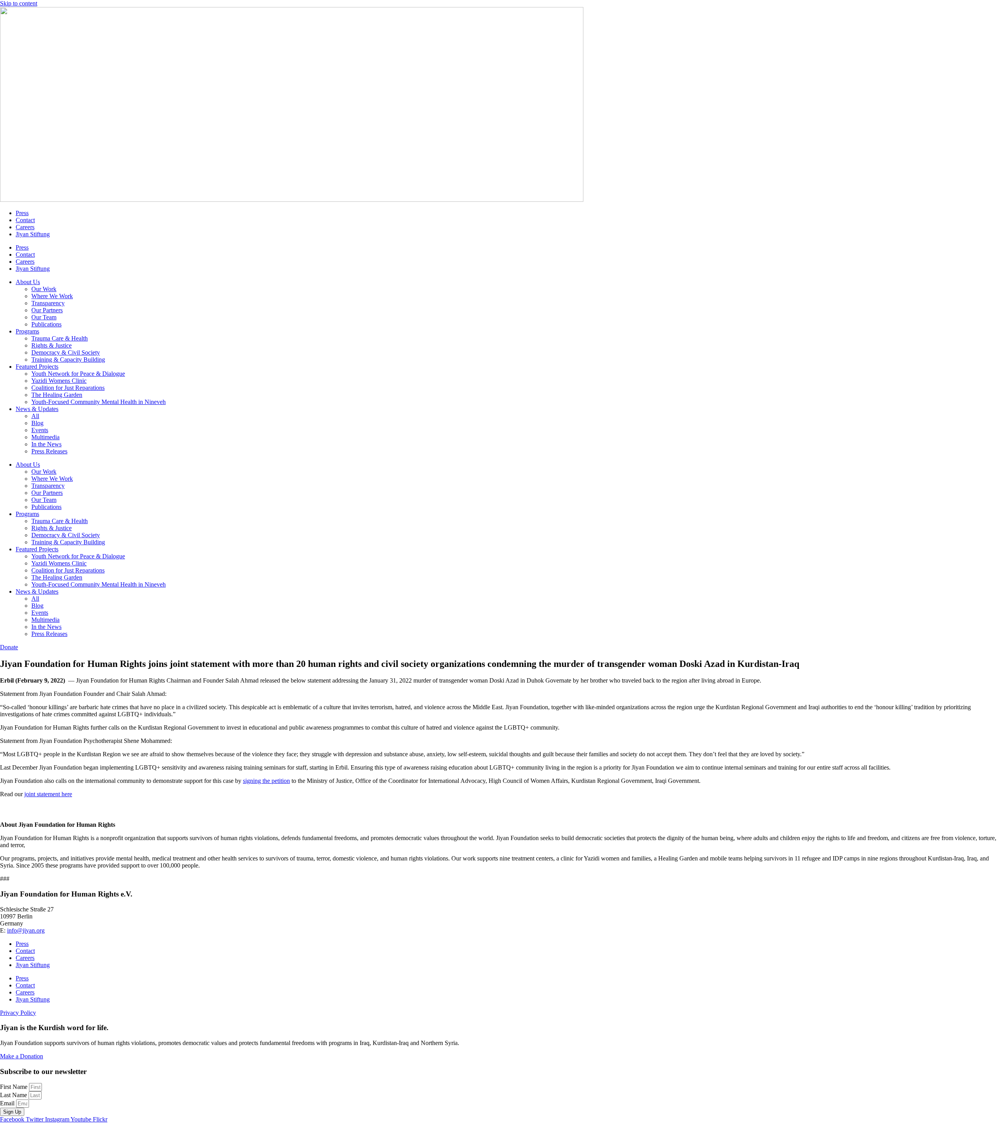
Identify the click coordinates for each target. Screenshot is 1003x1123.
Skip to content (18, 3)
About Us (28, 282)
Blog (37, 423)
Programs (27, 331)
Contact (25, 220)
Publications (46, 324)
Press (22, 213)
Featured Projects (37, 366)
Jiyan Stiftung (33, 234)
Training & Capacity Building (68, 359)
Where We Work (52, 296)
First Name (14, 1086)
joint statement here (48, 794)
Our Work (43, 289)
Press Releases (49, 451)
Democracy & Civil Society (65, 352)
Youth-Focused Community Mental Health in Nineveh (98, 401)
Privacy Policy (18, 1012)
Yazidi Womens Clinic (59, 380)
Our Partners (47, 310)
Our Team (43, 317)
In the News (46, 444)
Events (39, 430)
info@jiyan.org (26, 930)
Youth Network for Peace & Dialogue (78, 373)
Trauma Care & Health (59, 338)
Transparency (48, 303)
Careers (25, 227)
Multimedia (45, 437)
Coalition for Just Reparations (68, 387)
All (35, 416)
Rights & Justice (51, 345)
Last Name (14, 1095)
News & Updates (37, 409)
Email (8, 1103)
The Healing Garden (56, 394)
